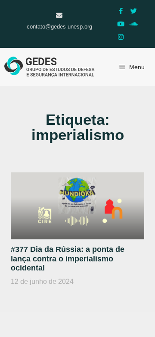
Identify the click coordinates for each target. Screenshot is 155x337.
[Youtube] (120, 23)
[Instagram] (120, 36)
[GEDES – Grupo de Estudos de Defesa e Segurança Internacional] (49, 67)
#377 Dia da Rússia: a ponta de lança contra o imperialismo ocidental (67, 258)
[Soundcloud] (133, 23)
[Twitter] (133, 10)
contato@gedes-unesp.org (59, 26)
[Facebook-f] (120, 10)
